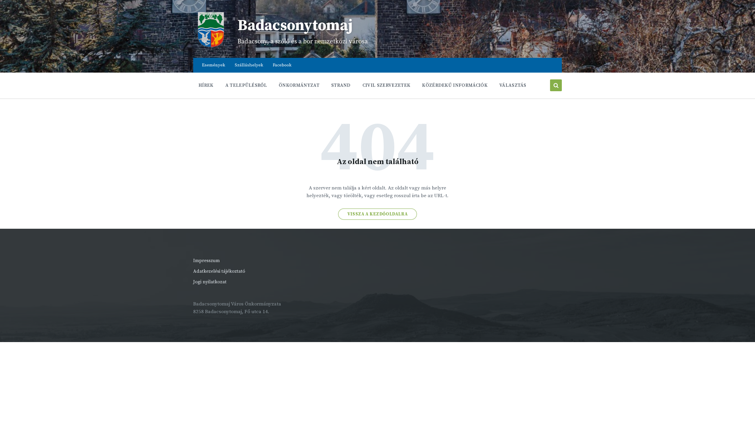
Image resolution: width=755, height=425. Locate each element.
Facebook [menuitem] (282, 65)
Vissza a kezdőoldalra (377, 214)
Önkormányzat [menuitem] (299, 85)
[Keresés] (556, 85)
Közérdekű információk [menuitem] (455, 85)
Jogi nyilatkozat (209, 282)
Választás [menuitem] (512, 85)
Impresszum (206, 261)
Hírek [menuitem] (206, 85)
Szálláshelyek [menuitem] (249, 65)
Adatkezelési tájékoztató (219, 271)
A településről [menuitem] (246, 85)
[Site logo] (211, 45)
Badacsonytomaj (295, 25)
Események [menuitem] (213, 65)
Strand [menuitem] (341, 85)
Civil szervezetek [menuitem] (386, 85)
